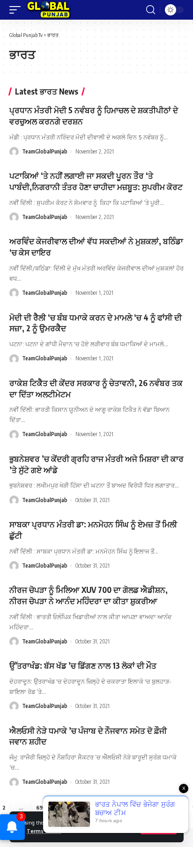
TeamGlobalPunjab (44, 151)
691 (40, 807)
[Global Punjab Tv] (48, 10)
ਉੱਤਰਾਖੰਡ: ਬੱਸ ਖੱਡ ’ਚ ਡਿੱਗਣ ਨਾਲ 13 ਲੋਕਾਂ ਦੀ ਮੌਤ (82, 665)
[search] (150, 9)
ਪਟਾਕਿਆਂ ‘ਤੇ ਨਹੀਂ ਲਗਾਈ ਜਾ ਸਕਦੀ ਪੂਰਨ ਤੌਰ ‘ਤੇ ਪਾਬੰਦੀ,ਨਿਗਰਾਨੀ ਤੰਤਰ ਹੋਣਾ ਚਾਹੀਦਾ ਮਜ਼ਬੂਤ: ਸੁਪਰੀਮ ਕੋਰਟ (96, 181)
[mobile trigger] (17, 10)
